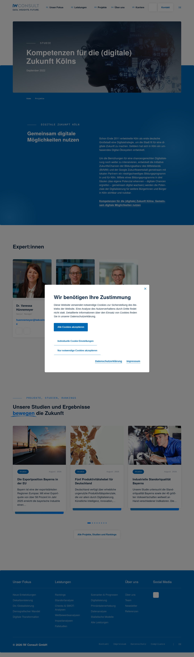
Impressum (133, 361)
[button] (145, 288)
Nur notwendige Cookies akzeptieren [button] (77, 350)
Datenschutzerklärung (108, 361)
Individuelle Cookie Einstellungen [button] (76, 341)
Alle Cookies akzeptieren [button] (71, 327)
